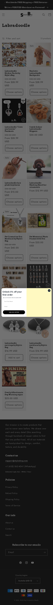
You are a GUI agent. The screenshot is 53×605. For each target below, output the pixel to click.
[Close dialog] (49, 289)
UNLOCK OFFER (14, 312)
